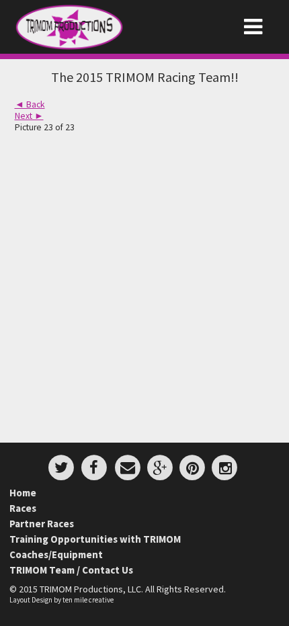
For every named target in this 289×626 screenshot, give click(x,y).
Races (22, 508)
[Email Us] (127, 465)
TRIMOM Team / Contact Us (71, 570)
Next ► (29, 116)
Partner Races (41, 523)
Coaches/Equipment (56, 554)
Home (22, 492)
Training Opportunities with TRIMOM (95, 539)
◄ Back (30, 104)
